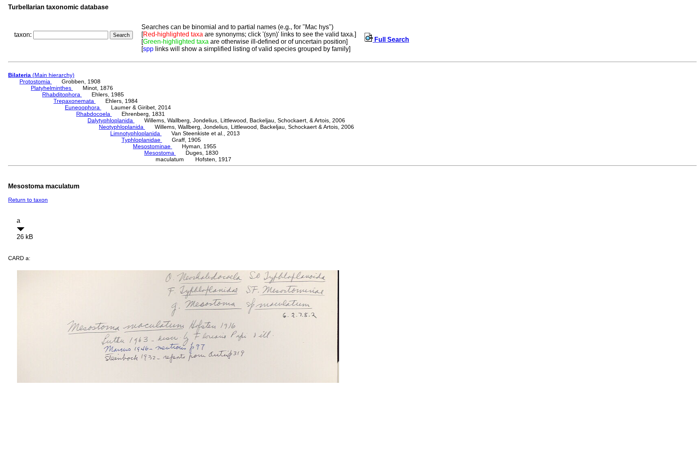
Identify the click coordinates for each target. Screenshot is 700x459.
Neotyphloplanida (122, 127)
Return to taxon (28, 199)
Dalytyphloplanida (111, 120)
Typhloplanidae (142, 140)
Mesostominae (152, 146)
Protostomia (35, 81)
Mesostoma (160, 152)
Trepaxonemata (74, 101)
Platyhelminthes (52, 88)
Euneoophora (83, 107)
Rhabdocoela (94, 114)
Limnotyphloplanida (136, 133)
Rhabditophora (62, 94)
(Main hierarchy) (41, 75)
